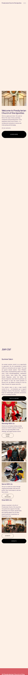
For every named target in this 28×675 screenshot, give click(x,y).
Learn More (14, 134)
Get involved (8, 496)
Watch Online (14, 398)
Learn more (8, 435)
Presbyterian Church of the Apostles (12, 3)
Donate (7, 536)
